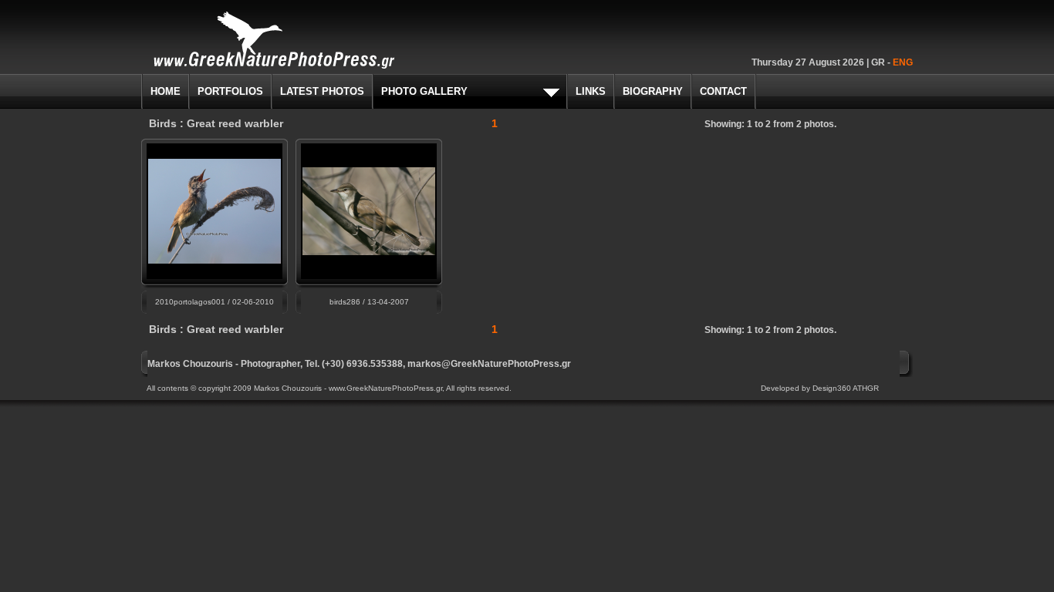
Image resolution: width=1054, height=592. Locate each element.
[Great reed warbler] (368, 250)
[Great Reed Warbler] (214, 259)
